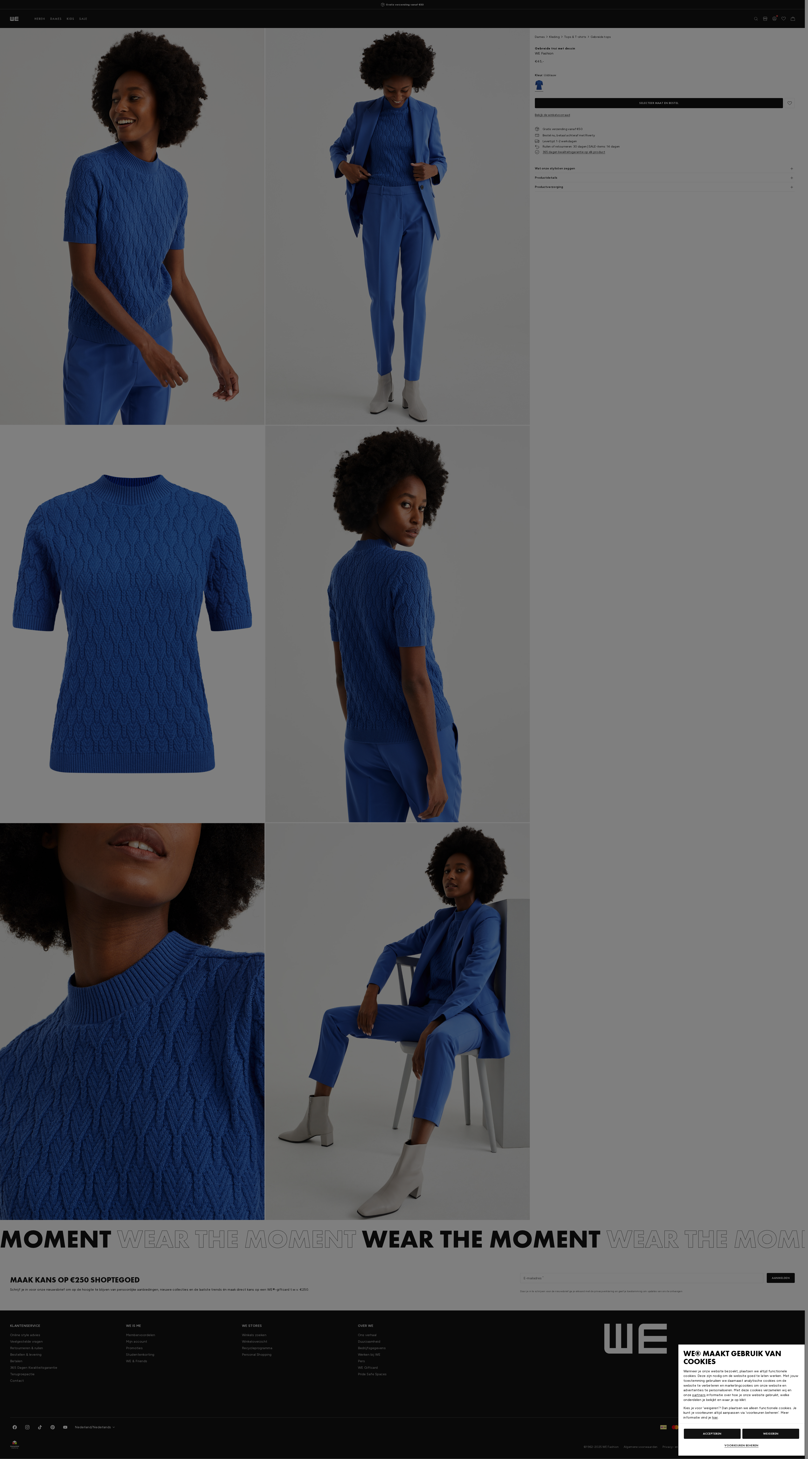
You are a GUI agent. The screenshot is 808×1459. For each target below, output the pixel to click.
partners (699, 1395)
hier (715, 1417)
